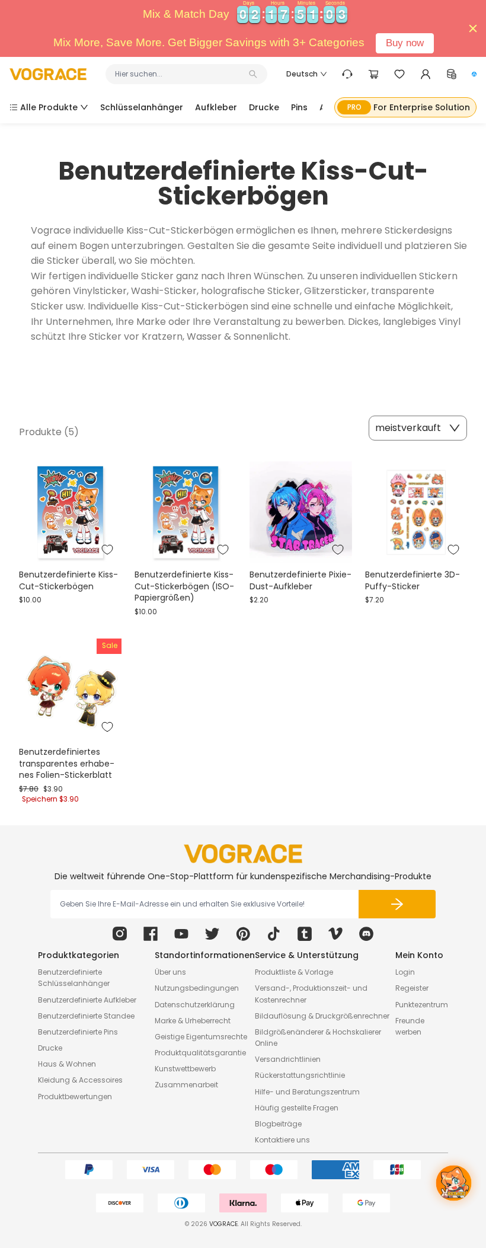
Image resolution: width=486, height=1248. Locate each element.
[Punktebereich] (452, 74)
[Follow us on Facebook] (150, 933)
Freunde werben (409, 1026)
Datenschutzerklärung (195, 1005)
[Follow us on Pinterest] (243, 933)
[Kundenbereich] (425, 74)
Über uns (170, 972)
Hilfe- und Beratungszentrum (307, 1092)
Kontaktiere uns (282, 1140)
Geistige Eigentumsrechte (201, 1037)
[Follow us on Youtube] (181, 933)
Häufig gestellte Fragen (296, 1108)
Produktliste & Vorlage (294, 972)
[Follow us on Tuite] (212, 933)
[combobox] (180, 74)
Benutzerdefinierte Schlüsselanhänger (74, 977)
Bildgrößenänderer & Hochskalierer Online (318, 1037)
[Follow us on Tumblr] (304, 933)
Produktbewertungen (75, 1096)
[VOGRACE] (48, 74)
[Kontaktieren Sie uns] (347, 74)
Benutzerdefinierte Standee (86, 1016)
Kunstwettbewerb (185, 1069)
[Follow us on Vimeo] (335, 933)
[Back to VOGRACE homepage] (243, 853)
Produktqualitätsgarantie (200, 1053)
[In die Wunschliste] (107, 549)
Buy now (405, 43)
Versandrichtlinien (288, 1059)
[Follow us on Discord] (366, 933)
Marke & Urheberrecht (193, 1021)
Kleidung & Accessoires (80, 1080)
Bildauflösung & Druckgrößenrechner (322, 1016)
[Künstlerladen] (474, 74)
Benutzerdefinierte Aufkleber (87, 1000)
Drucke (50, 1048)
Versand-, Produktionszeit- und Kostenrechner (311, 993)
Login (405, 972)
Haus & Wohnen (67, 1064)
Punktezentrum (421, 1005)
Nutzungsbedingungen (197, 988)
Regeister (412, 988)
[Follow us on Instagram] (119, 933)
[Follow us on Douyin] (274, 933)
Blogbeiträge (278, 1124)
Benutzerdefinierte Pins (78, 1032)
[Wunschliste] (399, 74)
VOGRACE (223, 1224)
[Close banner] (473, 28)
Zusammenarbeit (186, 1085)
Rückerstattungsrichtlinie (300, 1075)
